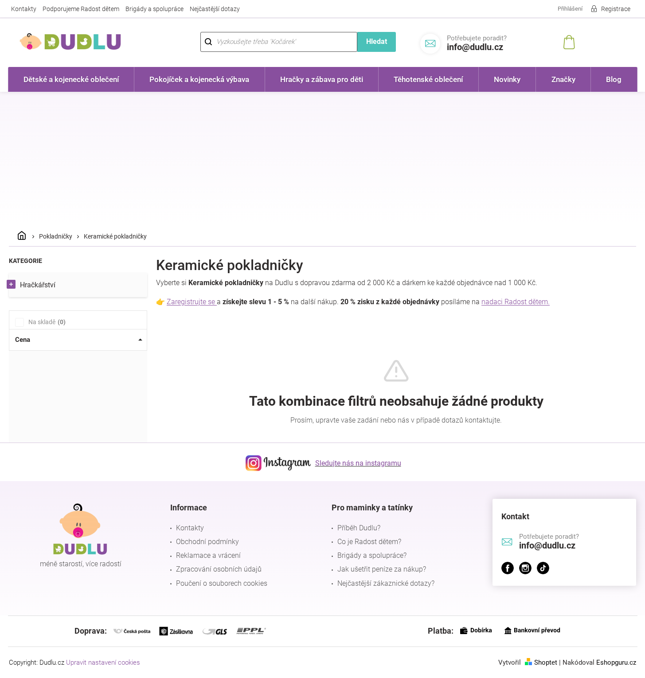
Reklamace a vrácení (208, 555)
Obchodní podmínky (207, 541)
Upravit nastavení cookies (103, 662)
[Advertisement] (323, 158)
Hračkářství (37, 285)
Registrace (615, 8)
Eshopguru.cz (616, 662)
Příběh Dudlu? (358, 528)
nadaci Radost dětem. (515, 302)
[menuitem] (71, 79)
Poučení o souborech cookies (221, 583)
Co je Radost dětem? (369, 541)
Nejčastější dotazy (215, 8)
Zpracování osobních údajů (219, 569)
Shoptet (545, 662)
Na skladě (45, 321)
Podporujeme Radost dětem (81, 8)
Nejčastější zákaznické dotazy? (385, 583)
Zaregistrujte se (192, 302)
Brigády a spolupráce (154, 8)
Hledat (376, 41)
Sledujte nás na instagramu (358, 463)
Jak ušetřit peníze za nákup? (381, 569)
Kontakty (23, 8)
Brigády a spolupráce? (372, 555)
